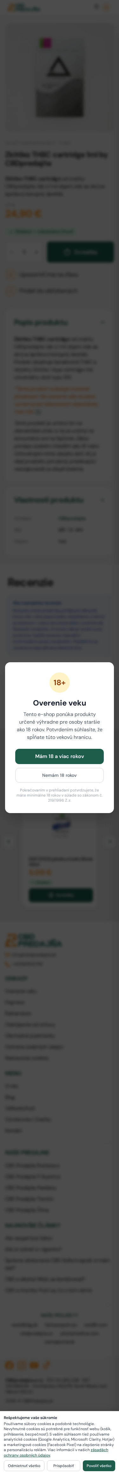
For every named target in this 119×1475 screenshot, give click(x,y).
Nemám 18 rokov (59, 775)
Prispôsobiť (63, 1465)
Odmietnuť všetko (24, 1465)
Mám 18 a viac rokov (59, 756)
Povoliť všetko (99, 1465)
